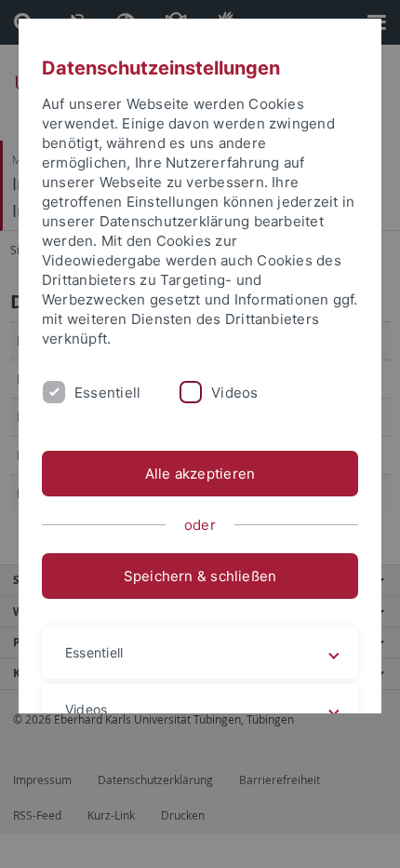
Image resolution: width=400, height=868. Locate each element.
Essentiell (107, 392)
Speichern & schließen (200, 576)
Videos (234, 392)
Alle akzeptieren (200, 473)
